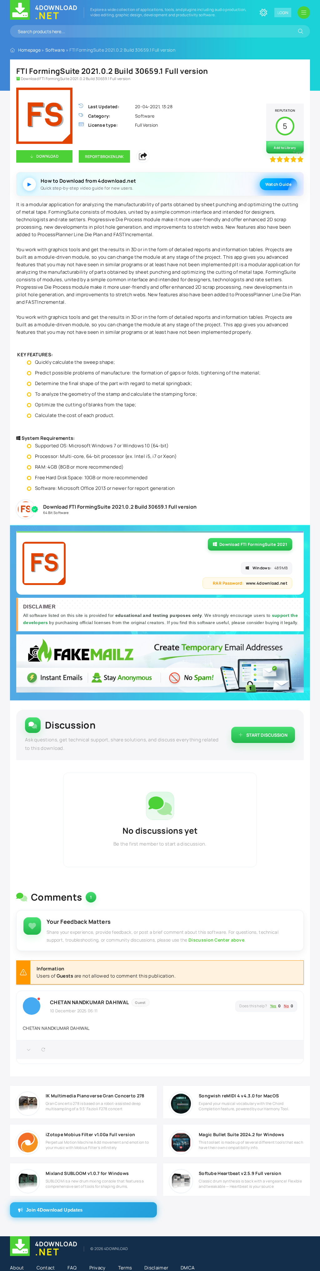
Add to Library (285, 147)
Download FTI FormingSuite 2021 (253, 544)
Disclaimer (156, 1267)
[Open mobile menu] (304, 12)
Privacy (97, 1267)
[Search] (300, 31)
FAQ (72, 1267)
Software (55, 50)
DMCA (188, 1267)
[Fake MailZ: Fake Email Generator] (160, 664)
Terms (125, 1267)
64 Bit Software (56, 512)
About (17, 1267)
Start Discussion (267, 735)
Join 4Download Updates (54, 1210)
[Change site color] (263, 12)
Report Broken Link (104, 156)
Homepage (29, 50)
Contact (46, 1267)
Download (47, 156)
